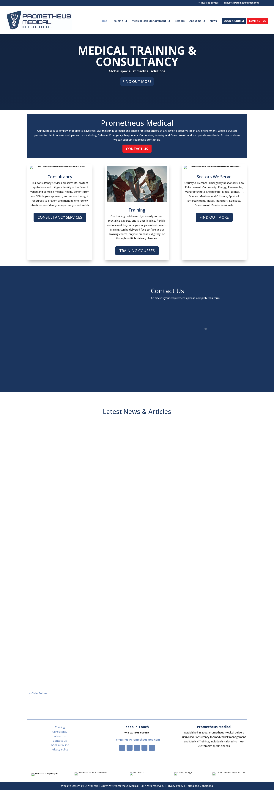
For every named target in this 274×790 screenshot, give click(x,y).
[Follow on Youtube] (144, 748)
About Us (195, 21)
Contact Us (257, 21)
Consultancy (156, 618)
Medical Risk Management (149, 21)
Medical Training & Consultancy (137, 56)
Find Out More (137, 81)
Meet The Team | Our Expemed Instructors (137, 658)
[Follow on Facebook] (122, 748)
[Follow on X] (130, 748)
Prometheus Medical (113, 573)
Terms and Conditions (199, 786)
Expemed (146, 664)
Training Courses (137, 250)
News (213, 21)
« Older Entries (38, 693)
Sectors (180, 21)
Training (117, 21)
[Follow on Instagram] (137, 748)
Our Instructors (162, 664)
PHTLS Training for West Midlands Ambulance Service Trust (137, 567)
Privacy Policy (60, 749)
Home (103, 21)
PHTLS (162, 573)
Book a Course (234, 21)
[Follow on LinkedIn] (152, 748)
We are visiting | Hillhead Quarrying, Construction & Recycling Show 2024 (137, 612)
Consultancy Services (59, 217)
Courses (151, 573)
